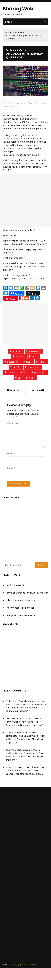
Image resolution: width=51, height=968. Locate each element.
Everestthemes (28, 964)
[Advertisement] (25, 200)
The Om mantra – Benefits (19, 607)
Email (11, 468)
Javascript (33, 367)
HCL (28, 361)
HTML (41, 361)
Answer (19, 356)
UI (19, 377)
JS (24, 372)
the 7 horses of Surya (16, 585)
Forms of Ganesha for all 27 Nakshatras (26, 592)
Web (30, 377)
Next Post (37, 390)
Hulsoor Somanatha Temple (20, 600)
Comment (13, 423)
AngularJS (34, 351)
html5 (16, 367)
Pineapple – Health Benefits (20, 615)
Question (39, 372)
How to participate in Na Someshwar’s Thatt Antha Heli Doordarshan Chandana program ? (25, 708)
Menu (9, 22)
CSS (34, 356)
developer (12, 361)
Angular (16, 351)
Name (11, 453)
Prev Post (14, 390)
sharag (42, 103)
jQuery (11, 372)
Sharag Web (18, 8)
